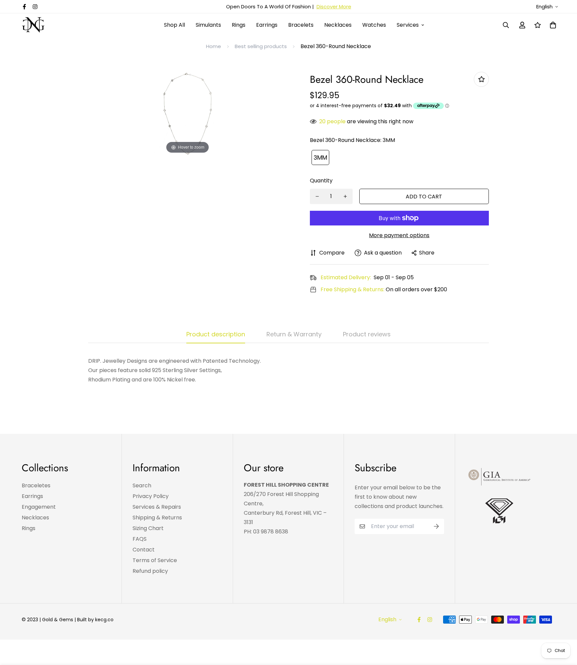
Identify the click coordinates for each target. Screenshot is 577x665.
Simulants (208, 25)
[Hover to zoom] (187, 113)
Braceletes (36, 485)
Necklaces (338, 25)
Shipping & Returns (157, 517)
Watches (374, 25)
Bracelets (301, 25)
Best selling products (261, 46)
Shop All (174, 25)
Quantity (321, 180)
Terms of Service (155, 560)
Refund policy (150, 571)
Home (213, 46)
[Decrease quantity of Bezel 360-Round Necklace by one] (317, 196)
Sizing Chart (148, 528)
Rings (238, 25)
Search (142, 485)
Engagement (39, 507)
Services (408, 25)
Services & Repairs (157, 507)
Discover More (334, 6)
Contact (144, 549)
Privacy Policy (151, 496)
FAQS (140, 539)
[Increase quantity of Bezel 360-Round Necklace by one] (345, 196)
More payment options (399, 235)
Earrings (266, 25)
